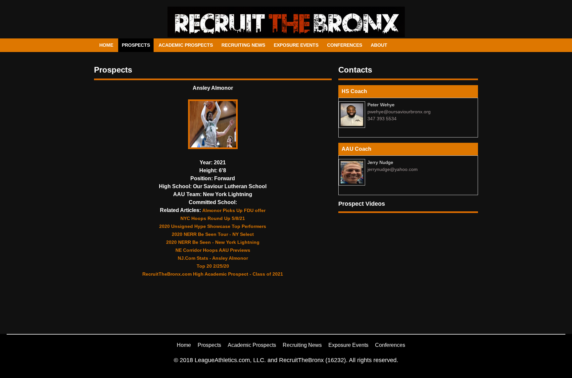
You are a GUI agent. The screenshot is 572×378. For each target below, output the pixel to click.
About (379, 45)
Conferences (344, 45)
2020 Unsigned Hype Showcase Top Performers (212, 226)
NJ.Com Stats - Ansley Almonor (213, 258)
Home (106, 45)
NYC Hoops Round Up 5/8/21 (212, 218)
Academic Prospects (186, 45)
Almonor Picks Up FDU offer (233, 210)
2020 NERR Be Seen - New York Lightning (213, 242)
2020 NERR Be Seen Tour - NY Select (213, 234)
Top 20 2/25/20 (213, 266)
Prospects (136, 45)
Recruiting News (243, 45)
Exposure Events (296, 45)
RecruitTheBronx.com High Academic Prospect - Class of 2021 (212, 274)
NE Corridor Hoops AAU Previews (212, 250)
